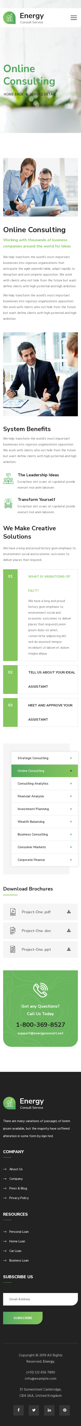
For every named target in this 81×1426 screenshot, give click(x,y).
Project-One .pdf (36, 911)
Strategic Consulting (33, 758)
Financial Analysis (31, 796)
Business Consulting (33, 834)
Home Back (14, 94)
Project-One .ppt (36, 949)
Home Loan (17, 1241)
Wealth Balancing (31, 822)
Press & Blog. (18, 1188)
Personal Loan (19, 1231)
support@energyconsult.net (40, 1033)
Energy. (49, 1361)
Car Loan (15, 1251)
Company (16, 1178)
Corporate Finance (31, 860)
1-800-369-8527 (40, 1025)
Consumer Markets (32, 847)
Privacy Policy (19, 1198)
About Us (16, 1169)
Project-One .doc (36, 930)
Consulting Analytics (33, 783)
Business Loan (19, 1260)
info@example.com (40, 1379)
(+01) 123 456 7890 (40, 1372)
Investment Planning (33, 809)
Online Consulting (31, 771)
